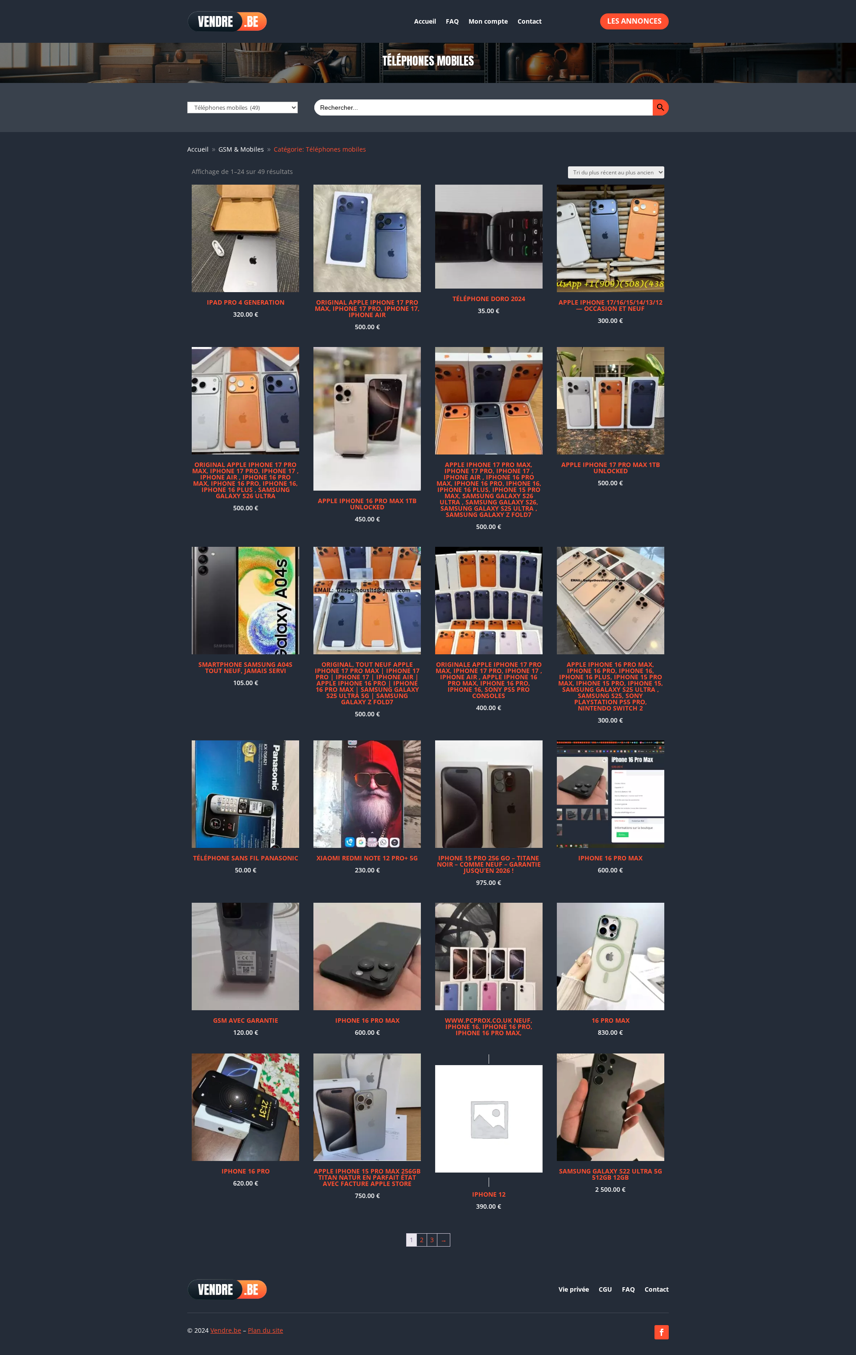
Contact (530, 21)
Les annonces (634, 21)
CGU (605, 1289)
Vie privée (574, 1289)
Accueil (425, 21)
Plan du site (265, 1330)
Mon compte (488, 21)
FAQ (452, 21)
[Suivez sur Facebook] (661, 1332)
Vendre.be (225, 1330)
